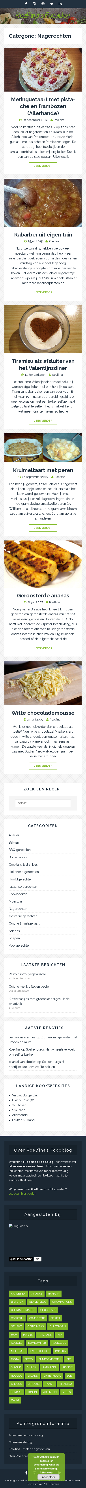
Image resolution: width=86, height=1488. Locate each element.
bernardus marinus (22, 1037)
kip (60, 1334)
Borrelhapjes (18, 857)
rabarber (49, 1367)
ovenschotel (39, 1351)
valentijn (50, 1392)
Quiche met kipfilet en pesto (29, 986)
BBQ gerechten (20, 850)
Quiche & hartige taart (24, 923)
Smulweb (19, 1110)
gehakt (16, 1326)
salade (32, 1375)
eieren (55, 1318)
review (67, 1367)
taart (49, 1383)
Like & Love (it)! (23, 1100)
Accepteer (48, 1477)
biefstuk (17, 1301)
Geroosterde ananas (43, 595)
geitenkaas (36, 1326)
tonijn (32, 1392)
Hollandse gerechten (24, 872)
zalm (15, 1400)
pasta (15, 1359)
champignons (62, 1301)
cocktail (17, 1318)
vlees (67, 1392)
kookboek (59, 1342)
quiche (16, 1367)
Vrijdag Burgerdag (25, 1095)
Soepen (14, 938)
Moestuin (15, 901)
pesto (29, 1359)
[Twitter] (52, 4)
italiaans (45, 1334)
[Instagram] (34, 4)
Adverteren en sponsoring (26, 1435)
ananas (37, 1293)
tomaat (16, 1392)
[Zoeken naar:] (43, 803)
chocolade (48, 1310)
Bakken (14, 842)
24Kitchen (19, 1105)
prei (69, 1359)
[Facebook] (26, 4)
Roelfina (59, 120)
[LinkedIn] (60, 4)
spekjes (16, 1383)
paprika (60, 1351)
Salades (14, 931)
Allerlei (14, 835)
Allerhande (20, 1115)
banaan (53, 1293)
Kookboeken (18, 894)
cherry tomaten (22, 1310)
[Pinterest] (43, 4)
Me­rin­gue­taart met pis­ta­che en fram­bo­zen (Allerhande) (43, 106)
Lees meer (46, 1472)
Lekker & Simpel (24, 1120)
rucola (16, 1375)
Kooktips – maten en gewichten (29, 1449)
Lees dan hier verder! (22, 1193)
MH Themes (51, 1484)
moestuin (17, 1351)
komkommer (37, 1342)
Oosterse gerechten (23, 916)
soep (70, 1375)
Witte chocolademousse (43, 713)
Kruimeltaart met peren (43, 470)
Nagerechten (18, 908)
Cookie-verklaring (20, 1442)
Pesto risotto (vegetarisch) (27, 974)
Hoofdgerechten (20, 879)
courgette (37, 1318)
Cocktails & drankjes (23, 864)
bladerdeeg (37, 1301)
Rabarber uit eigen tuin (43, 234)
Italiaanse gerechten (23, 886)
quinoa (32, 1367)
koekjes (16, 1342)
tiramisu (66, 1383)
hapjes (28, 1334)
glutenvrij (58, 1326)
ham (14, 1334)
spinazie (33, 1383)
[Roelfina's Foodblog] (43, 21)
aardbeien (18, 1293)
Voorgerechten (19, 945)
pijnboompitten (50, 1359)
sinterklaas (52, 1375)
